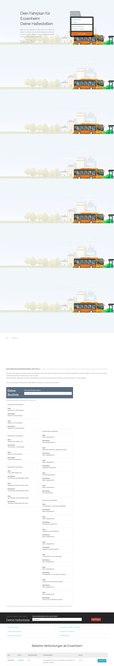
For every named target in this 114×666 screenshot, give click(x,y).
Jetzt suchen (82, 34)
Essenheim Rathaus (13, 627)
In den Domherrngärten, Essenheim (70, 627)
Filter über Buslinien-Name (32, 390)
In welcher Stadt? (76, 19)
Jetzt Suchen (96, 619)
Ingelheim (21, 660)
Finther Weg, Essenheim (15, 631)
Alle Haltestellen (64, 635)
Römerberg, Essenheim (14, 635)
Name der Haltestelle (77, 26)
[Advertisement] (57, 354)
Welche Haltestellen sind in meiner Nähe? (45, 616)
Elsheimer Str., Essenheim (67, 631)
